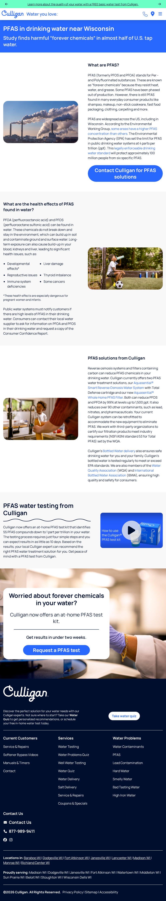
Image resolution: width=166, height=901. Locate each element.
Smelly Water (122, 779)
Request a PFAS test (56, 650)
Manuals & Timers (16, 763)
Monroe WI (11, 862)
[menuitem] (152, 14)
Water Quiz (66, 771)
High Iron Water (124, 795)
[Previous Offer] (6, 4)
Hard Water (121, 771)
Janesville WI (100, 858)
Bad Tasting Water (126, 787)
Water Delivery (69, 779)
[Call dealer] (145, 14)
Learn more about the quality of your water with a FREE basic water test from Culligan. (83, 4)
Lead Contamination (128, 763)
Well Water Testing (72, 763)
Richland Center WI (35, 862)
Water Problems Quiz (73, 754)
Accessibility (108, 892)
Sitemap (91, 892)
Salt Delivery (67, 787)
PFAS (116, 754)
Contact (9, 771)
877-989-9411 (22, 831)
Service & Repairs (16, 746)
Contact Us (20, 822)
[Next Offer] (159, 4)
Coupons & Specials (72, 803)
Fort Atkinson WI (77, 858)
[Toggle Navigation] (160, 14)
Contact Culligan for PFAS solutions (125, 173)
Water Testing (68, 746)
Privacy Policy (73, 892)
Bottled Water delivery (119, 451)
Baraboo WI (32, 858)
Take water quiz (124, 716)
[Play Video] (131, 530)
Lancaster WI (122, 858)
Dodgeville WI (53, 858)
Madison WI (142, 858)
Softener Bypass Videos (20, 754)
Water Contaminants (128, 746)
